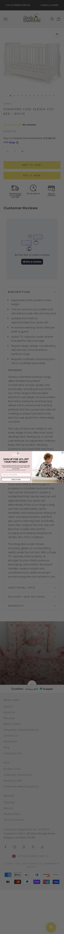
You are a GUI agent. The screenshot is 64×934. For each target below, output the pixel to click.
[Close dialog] (62, 452)
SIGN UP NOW (16, 479)
